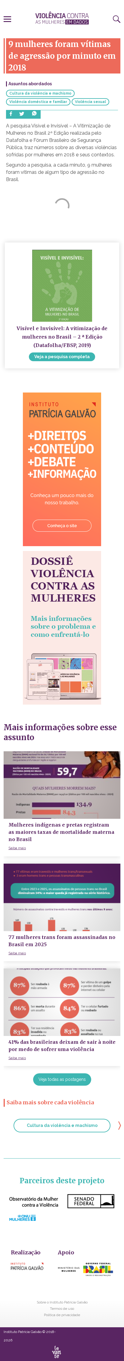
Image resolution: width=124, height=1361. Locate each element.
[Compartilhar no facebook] (11, 114)
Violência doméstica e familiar (38, 102)
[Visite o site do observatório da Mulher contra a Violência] (61, 1206)
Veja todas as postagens (62, 1079)
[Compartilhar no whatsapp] (34, 114)
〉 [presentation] (119, 1125)
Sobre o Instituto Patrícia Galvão (62, 1302)
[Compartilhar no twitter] (21, 114)
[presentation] (7, 18)
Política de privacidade (62, 1315)
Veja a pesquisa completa (62, 356)
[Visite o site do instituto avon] (85, 1277)
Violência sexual (90, 102)
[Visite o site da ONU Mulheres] (22, 1219)
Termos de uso (62, 1308)
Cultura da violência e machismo (40, 93)
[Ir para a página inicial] (62, 18)
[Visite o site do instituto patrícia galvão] (27, 1268)
